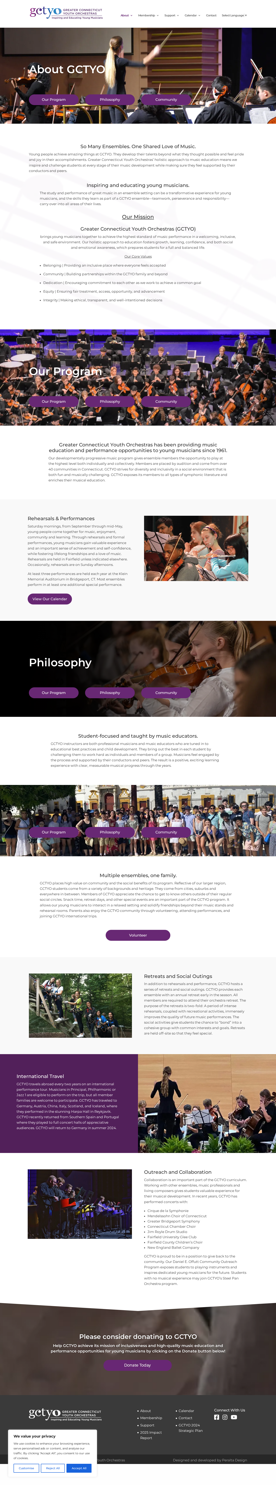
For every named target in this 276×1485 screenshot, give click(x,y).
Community (166, 99)
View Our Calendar (50, 599)
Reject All (53, 1468)
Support (169, 15)
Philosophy (110, 99)
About (125, 15)
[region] (52, 1453)
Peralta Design (234, 1460)
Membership (146, 15)
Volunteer (138, 935)
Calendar (191, 15)
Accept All (79, 1468)
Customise (26, 1468)
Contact (211, 15)
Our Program (54, 99)
